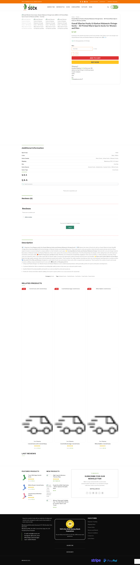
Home (73, 17)
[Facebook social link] (80, 1)
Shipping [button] (75, 66)
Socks (77, 17)
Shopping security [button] (77, 79)
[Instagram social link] (82, 1)
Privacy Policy (91, 527)
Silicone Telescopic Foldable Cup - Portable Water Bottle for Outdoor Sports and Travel (60, 503)
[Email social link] (93, 493)
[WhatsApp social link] (99, 493)
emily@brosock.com (34, 533)
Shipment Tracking (92, 521)
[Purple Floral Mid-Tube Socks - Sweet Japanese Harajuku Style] (49, 490)
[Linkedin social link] (87, 1)
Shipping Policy (91, 524)
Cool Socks (78, 276)
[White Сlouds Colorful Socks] (24, 487)
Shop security (70, 551)
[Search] (108, 7)
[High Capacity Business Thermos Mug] (49, 478)
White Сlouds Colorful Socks (36, 485)
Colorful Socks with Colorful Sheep (37, 443)
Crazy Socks (85, 276)
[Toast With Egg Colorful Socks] (24, 478)
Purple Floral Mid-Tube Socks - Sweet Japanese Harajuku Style (61, 486)
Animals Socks (62, 276)
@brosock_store (35, 535)
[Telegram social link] (102, 493)
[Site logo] (30, 7)
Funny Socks (91, 276)
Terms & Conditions (93, 533)
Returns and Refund (93, 530)
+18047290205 (31, 539)
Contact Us (91, 535)
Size (73, 45)
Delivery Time (70, 545)
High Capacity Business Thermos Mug (59, 476)
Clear (96, 48)
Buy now (95, 62)
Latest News (91, 538)
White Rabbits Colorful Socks (103, 443)
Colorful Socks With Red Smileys (34, 494)
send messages (35, 537)
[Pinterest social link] (85, 1)
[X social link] (90, 493)
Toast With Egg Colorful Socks (34, 476)
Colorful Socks (70, 276)
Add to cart (95, 58)
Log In (70, 227)
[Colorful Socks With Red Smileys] (24, 496)
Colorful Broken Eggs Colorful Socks (70, 443)
